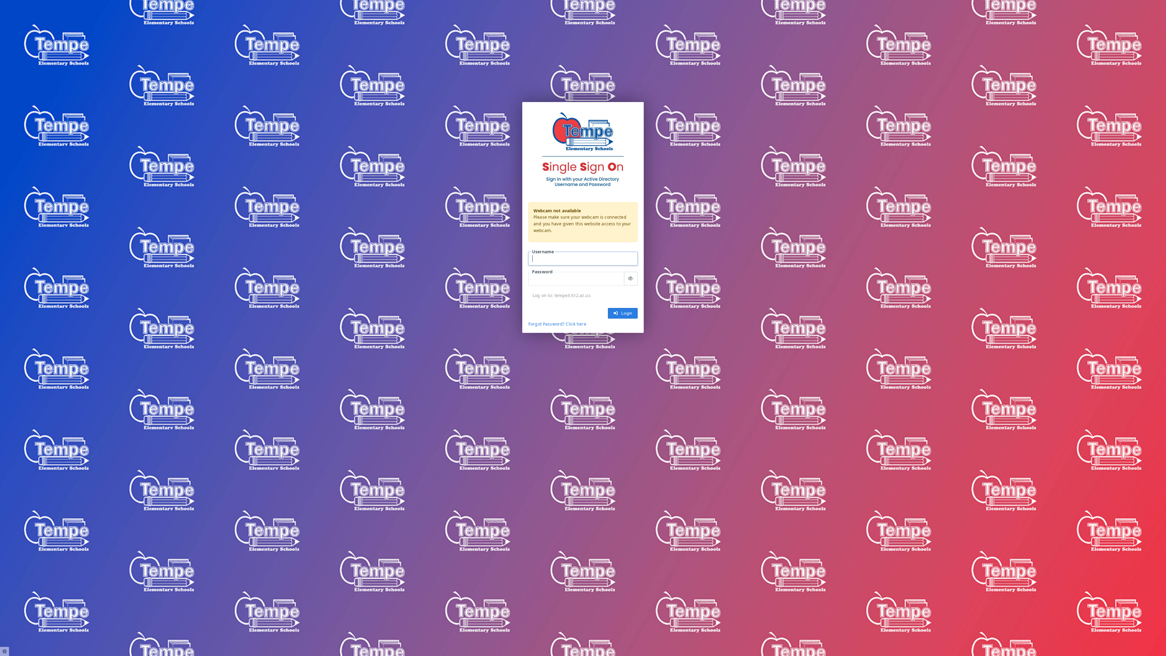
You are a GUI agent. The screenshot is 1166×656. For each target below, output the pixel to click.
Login (625, 313)
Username (543, 252)
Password (542, 272)
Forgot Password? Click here (557, 324)
